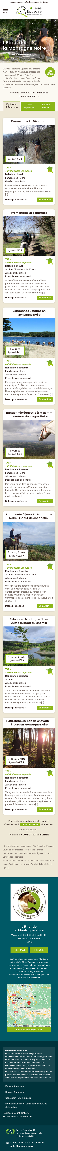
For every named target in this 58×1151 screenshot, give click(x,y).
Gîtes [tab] (29, 106)
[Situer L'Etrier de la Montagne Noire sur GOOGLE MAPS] (29, 1005)
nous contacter (30, 824)
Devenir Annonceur (15, 1092)
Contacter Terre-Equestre (18, 1098)
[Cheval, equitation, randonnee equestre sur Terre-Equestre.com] (29, 11)
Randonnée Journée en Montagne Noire (29, 312)
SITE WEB (39, 950)
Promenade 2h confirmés (29, 213)
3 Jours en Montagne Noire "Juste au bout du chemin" (29, 621)
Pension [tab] (46, 106)
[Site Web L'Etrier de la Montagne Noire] (29, 902)
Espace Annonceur (15, 1086)
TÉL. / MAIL (19, 950)
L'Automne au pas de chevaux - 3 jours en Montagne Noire (29, 722)
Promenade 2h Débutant (29, 121)
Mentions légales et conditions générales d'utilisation (26, 1105)
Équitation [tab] (12, 106)
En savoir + (45, 199)
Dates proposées (15, 199)
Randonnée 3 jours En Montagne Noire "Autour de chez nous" (29, 516)
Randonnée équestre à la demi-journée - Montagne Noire (29, 414)
